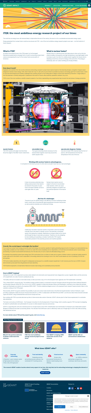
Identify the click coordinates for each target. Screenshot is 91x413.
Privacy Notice (50, 395)
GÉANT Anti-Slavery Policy (54, 393)
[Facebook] (72, 388)
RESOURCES (65, 1)
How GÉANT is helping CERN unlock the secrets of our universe (55, 336)
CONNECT (40, 1)
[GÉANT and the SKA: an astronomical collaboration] (78, 327)
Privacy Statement (74, 410)
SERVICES (17, 1)
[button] (89, 5)
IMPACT (45, 1)
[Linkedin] (78, 388)
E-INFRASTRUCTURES (67, 5)
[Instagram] (75, 388)
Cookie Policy (67, 410)
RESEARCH (47, 5)
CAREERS (50, 1)
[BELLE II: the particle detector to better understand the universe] (13, 327)
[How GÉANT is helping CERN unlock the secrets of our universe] (56, 327)
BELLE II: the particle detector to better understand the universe (12, 336)
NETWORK (12, 1)
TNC (29, 1)
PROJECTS (34, 1)
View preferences (83, 406)
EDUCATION (56, 5)
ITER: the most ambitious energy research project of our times (34, 336)
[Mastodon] (69, 388)
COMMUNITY (24, 1)
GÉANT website (45, 372)
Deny (71, 406)
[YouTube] (81, 388)
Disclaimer (49, 390)
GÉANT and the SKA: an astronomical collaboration (76, 335)
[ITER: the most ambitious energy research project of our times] (34, 327)
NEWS (59, 1)
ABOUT (55, 1)
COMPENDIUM (72, 1)
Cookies (49, 388)
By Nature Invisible (81, 5)
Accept (60, 406)
